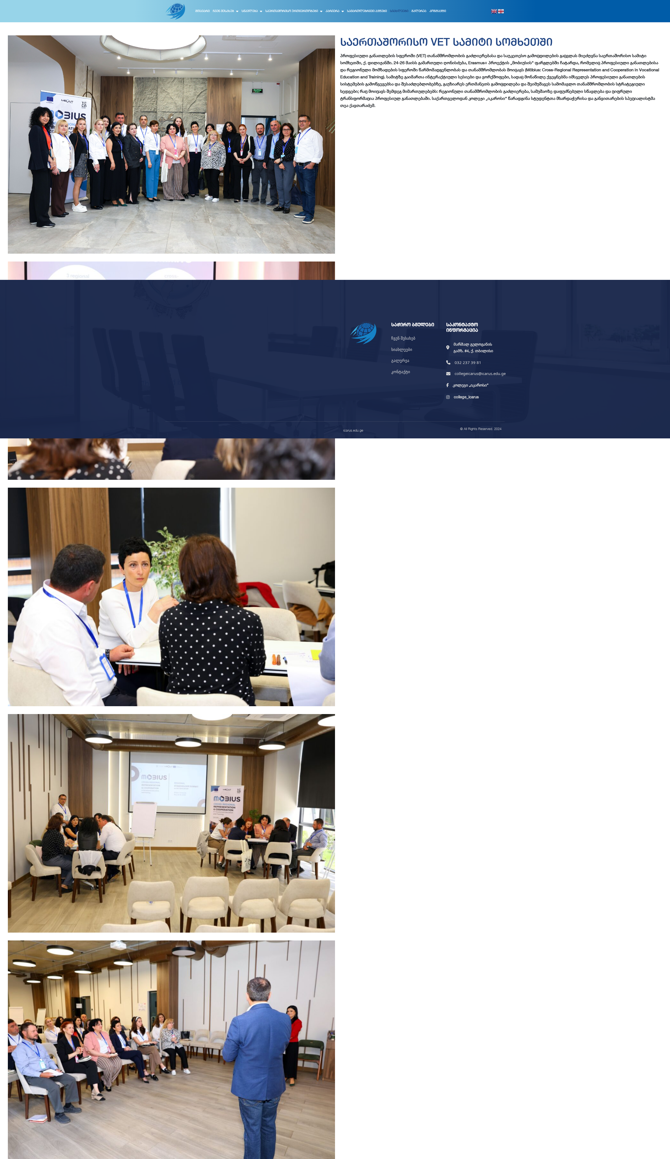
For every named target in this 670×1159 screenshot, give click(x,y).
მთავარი (202, 11)
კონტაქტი (437, 11)
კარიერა (332, 11)
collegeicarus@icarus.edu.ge (480, 373)
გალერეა (418, 11)
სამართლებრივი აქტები (367, 11)
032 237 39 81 (468, 362)
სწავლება (250, 11)
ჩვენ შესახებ (223, 11)
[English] (494, 11)
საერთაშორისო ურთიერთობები (291, 11)
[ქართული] (501, 11)
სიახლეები (399, 11)
